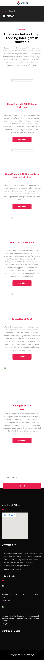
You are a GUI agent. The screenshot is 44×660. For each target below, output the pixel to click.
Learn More (22, 139)
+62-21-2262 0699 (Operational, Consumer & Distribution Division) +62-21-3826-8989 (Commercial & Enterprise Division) (21, 563)
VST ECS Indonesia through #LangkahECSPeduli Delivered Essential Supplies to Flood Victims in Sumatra (20, 618)
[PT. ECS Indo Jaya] (22, 3)
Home (4, 11)
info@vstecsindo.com (12, 569)
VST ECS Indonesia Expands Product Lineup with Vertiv (20, 596)
